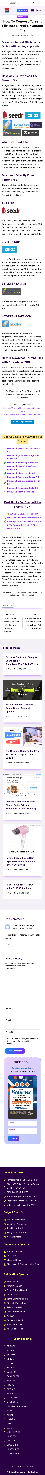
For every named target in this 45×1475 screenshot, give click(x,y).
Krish (17, 36)
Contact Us (32, 1472)
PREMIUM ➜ (22, 10)
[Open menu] (32, 10)
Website (9, 1032)
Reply (8, 944)
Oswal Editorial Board (17, 1290)
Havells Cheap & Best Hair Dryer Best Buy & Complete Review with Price (20, 862)
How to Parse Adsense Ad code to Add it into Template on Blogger (11, 623)
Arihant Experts (14, 1281)
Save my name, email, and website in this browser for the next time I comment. (22, 1041)
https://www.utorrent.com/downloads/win (22, 414)
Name (9, 1008)
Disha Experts (13, 1294)
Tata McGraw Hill (14, 1307)
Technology (22, 17)
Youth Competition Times (18, 1299)
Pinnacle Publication (16, 1303)
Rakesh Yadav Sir (15, 1324)
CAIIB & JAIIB (13, 1453)
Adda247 (11, 1316)
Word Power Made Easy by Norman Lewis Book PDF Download (33, 621)
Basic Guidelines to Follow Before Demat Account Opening (20, 708)
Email (9, 1020)
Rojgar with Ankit (15, 1320)
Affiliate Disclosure (16, 1472)
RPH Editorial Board (16, 1312)
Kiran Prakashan (14, 1286)
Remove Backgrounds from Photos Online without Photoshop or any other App (21, 805)
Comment (10, 968)
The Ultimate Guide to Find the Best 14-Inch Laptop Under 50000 (22, 755)
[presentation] (22, 690)
